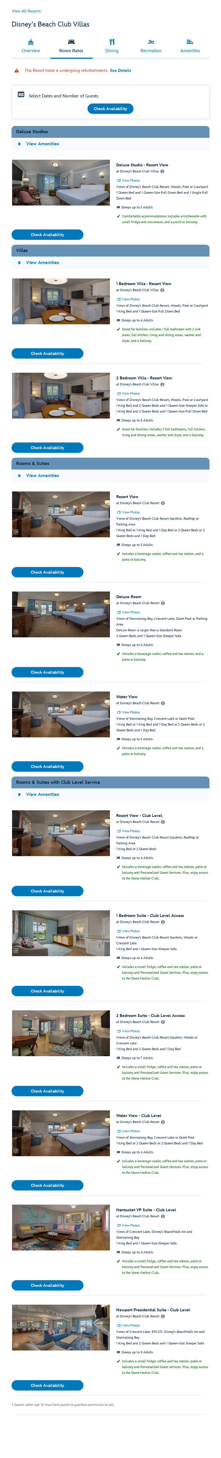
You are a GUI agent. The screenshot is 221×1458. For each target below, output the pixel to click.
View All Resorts (26, 11)
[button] (61, 182)
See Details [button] (120, 70)
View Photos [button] (131, 180)
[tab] (31, 46)
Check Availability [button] (110, 108)
